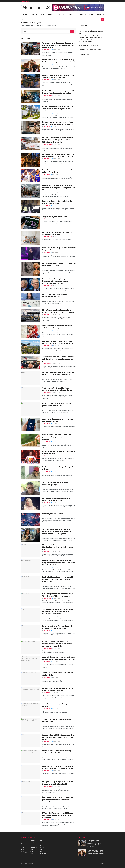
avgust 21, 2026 (56, 49)
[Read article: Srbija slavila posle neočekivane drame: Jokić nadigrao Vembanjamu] (30, 175)
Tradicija (90, 14)
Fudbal (23, 847)
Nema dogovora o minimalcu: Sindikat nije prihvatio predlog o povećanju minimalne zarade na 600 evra (58, 437)
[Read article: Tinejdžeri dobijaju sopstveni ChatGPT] (30, 222)
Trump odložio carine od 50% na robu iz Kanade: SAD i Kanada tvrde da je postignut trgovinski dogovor (58, 359)
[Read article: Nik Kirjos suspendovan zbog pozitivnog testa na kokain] (30, 472)
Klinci (22, 849)
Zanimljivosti (43, 853)
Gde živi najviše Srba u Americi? (53, 514)
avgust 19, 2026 (56, 551)
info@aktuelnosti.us (25, 1)
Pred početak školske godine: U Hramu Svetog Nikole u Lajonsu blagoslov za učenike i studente (95, 852)
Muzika (32, 843)
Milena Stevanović (47, 49)
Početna (23, 19)
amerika (23, 842)
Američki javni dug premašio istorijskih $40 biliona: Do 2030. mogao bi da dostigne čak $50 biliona (58, 188)
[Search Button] (103, 14)
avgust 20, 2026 (56, 285)
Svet (31, 853)
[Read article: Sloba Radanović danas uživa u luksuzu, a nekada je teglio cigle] (30, 488)
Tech (69, 14)
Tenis (41, 842)
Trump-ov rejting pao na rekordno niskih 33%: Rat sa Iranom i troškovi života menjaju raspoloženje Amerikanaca (57, 611)
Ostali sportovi (34, 845)
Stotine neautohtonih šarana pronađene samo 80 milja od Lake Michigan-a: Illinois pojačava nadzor (58, 547)
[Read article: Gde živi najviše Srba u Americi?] (30, 519)
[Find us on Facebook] (97, 1)
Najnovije (25, 14)
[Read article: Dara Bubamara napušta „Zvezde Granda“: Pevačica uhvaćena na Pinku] (30, 503)
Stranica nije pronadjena (30, 19)
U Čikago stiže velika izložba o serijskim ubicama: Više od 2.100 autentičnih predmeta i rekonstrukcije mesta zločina (58, 644)
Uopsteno (42, 847)
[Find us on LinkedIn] (103, 1)
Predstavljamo (34, 14)
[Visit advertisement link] (78, 7)
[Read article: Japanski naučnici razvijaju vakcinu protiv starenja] (30, 709)
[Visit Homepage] (35, 7)
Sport (63, 14)
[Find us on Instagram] (101, 1)
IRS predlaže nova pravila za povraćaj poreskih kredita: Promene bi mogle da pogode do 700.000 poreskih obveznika (58, 140)
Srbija (31, 851)
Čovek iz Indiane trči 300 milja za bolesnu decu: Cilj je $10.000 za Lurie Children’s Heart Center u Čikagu (58, 737)
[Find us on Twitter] (99, 1)
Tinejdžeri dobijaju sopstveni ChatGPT (55, 217)
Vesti (42, 14)
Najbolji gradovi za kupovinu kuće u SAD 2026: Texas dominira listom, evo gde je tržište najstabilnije (58, 109)
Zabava (49, 14)
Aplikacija (98, 14)
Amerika (23, 840)
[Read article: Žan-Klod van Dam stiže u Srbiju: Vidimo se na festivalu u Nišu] (30, 725)
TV (40, 845)
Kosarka (32, 840)
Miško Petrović (46, 126)
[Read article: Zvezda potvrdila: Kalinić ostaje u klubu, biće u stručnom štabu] (30, 678)
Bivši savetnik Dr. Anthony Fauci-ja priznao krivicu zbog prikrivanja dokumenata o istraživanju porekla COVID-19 (56, 281)
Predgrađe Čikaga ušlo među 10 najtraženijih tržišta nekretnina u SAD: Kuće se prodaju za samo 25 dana (57, 579)
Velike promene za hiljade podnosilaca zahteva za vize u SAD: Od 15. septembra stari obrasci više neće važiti (58, 45)
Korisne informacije (79, 14)
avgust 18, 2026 (56, 770)
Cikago (23, 843)
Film (22, 845)
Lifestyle (56, 14)
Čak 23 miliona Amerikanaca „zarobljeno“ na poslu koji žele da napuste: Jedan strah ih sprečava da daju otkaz (57, 799)
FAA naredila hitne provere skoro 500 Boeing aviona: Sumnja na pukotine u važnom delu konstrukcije (57, 815)
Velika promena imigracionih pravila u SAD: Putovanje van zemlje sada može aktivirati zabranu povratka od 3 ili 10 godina (56, 531)
